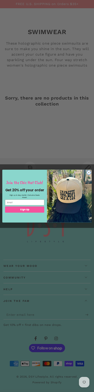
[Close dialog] (89, 172)
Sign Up (24, 209)
